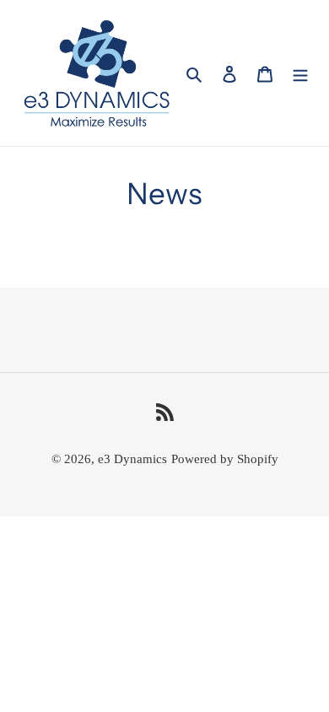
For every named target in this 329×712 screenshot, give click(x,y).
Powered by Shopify (224, 459)
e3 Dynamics (132, 459)
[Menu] (300, 73)
